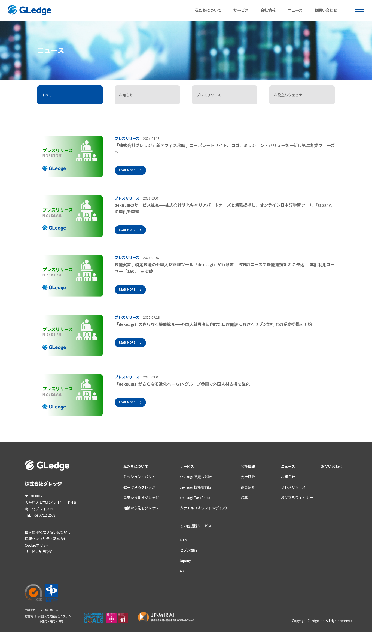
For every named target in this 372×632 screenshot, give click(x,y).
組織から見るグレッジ (141, 508)
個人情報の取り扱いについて (48, 532)
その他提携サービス (196, 526)
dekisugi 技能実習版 (196, 487)
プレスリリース (293, 487)
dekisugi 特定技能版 (196, 477)
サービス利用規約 (39, 552)
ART (183, 571)
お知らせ (288, 477)
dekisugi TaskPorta (195, 498)
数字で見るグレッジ (139, 487)
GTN (183, 540)
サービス (187, 467)
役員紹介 (248, 487)
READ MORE (127, 170)
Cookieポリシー (37, 545)
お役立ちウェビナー (297, 498)
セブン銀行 (188, 550)
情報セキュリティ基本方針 (46, 539)
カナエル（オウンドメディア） (204, 508)
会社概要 (248, 477)
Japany (185, 561)
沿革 (244, 498)
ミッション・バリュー (141, 477)
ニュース (288, 467)
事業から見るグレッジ (141, 498)
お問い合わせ (331, 467)
